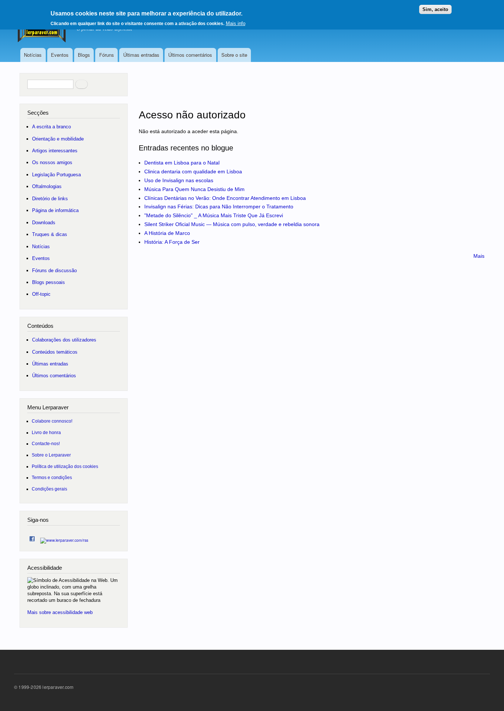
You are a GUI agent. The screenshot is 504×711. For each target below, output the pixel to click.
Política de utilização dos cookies (65, 466)
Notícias (33, 54)
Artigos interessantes (54, 150)
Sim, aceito (435, 9)
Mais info (235, 23)
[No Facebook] (32, 537)
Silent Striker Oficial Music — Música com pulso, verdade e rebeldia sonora (232, 224)
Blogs (84, 54)
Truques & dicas (49, 234)
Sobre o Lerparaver (51, 454)
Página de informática (55, 210)
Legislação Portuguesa (56, 174)
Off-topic (41, 294)
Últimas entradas (141, 54)
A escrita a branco (51, 126)
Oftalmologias (47, 186)
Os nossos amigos (52, 162)
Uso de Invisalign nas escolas (178, 180)
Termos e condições (52, 477)
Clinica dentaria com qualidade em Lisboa (193, 171)
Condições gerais (49, 488)
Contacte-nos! (46, 443)
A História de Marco (167, 233)
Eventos (60, 54)
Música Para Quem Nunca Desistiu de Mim (194, 189)
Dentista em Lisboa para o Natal (182, 163)
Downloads (43, 222)
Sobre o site (234, 54)
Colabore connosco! (52, 421)
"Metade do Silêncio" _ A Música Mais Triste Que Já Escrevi (213, 215)
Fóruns (106, 54)
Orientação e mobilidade (58, 139)
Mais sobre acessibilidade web (60, 612)
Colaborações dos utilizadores (64, 340)
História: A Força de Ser (172, 242)
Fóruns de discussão (54, 270)
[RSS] (64, 538)
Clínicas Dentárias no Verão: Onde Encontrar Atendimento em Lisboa (225, 198)
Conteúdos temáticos (54, 352)
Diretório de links (50, 198)
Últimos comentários (190, 54)
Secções (38, 113)
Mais (478, 256)
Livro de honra (46, 432)
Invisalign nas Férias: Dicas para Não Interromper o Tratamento (218, 206)
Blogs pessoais (48, 282)
